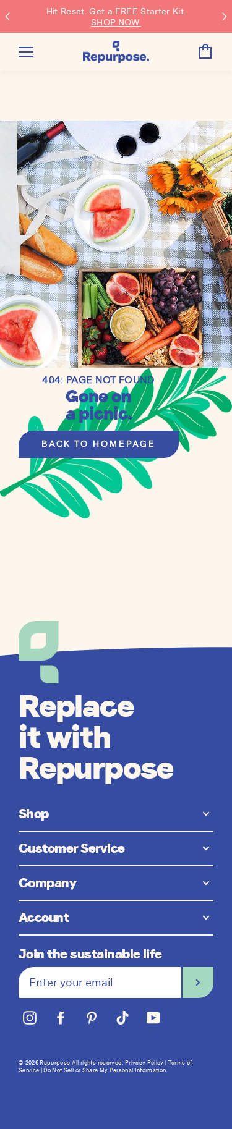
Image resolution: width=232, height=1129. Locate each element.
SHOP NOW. (116, 22)
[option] (116, 244)
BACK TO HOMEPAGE (98, 444)
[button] (7, 16)
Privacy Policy (144, 1063)
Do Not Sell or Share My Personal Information (104, 1070)
